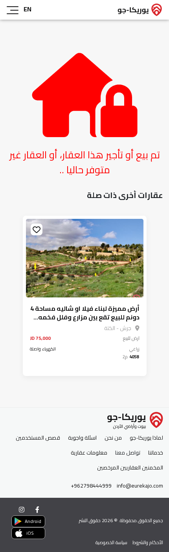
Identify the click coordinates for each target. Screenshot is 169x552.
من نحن (113, 438)
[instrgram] (22, 509)
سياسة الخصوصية (111, 542)
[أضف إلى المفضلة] (36, 229)
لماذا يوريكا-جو (146, 438)
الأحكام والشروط (147, 542)
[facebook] (37, 509)
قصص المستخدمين (38, 438)
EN (27, 9)
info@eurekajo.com (140, 486)
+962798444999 (91, 486)
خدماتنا (155, 453)
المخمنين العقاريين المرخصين (130, 468)
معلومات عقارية (89, 453)
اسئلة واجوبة (82, 438)
